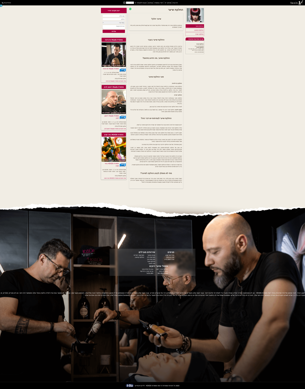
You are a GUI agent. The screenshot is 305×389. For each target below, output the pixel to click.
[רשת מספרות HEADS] (296, 4)
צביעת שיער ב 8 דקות (146, 271)
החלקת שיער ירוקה (162, 269)
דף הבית (175, 3)
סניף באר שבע (169, 255)
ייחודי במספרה (158, 3)
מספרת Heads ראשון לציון (114, 87)
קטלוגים (150, 3)
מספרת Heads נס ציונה (114, 40)
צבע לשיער (151, 263)
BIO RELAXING (163, 273)
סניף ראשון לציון (169, 259)
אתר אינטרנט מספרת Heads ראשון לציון (115, 129)
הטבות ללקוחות (142, 3)
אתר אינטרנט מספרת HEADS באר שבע (115, 178)
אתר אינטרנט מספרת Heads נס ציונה (116, 81)
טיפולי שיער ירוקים (158, 266)
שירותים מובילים (147, 252)
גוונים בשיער (151, 255)
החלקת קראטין (198, 30)
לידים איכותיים (140, 385)
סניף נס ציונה (170, 257)
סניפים (169, 3)
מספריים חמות (163, 271)
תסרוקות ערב (151, 259)
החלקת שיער (199, 26)
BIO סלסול (150, 273)
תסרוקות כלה (151, 257)
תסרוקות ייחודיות (139, 255)
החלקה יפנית (199, 34)
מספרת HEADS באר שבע (113, 134)
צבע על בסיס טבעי (147, 269)
